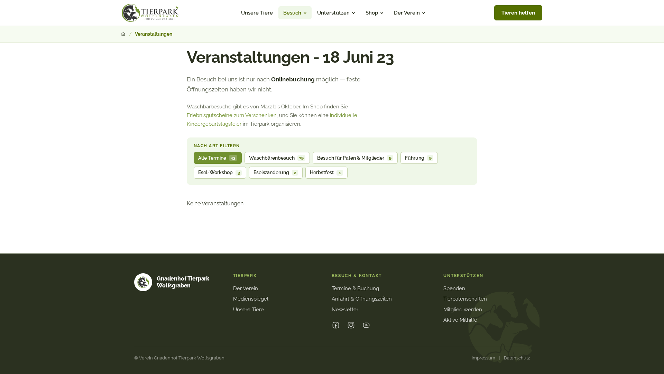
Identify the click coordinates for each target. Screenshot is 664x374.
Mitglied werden (462, 309)
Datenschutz (517, 357)
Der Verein (407, 13)
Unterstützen (333, 13)
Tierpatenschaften (465, 299)
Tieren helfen (518, 13)
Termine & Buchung (355, 288)
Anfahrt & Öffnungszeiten (362, 299)
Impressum (483, 357)
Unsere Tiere (257, 13)
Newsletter (345, 309)
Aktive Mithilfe (460, 320)
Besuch (292, 13)
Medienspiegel (250, 299)
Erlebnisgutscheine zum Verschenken (232, 115)
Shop (372, 13)
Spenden (454, 288)
